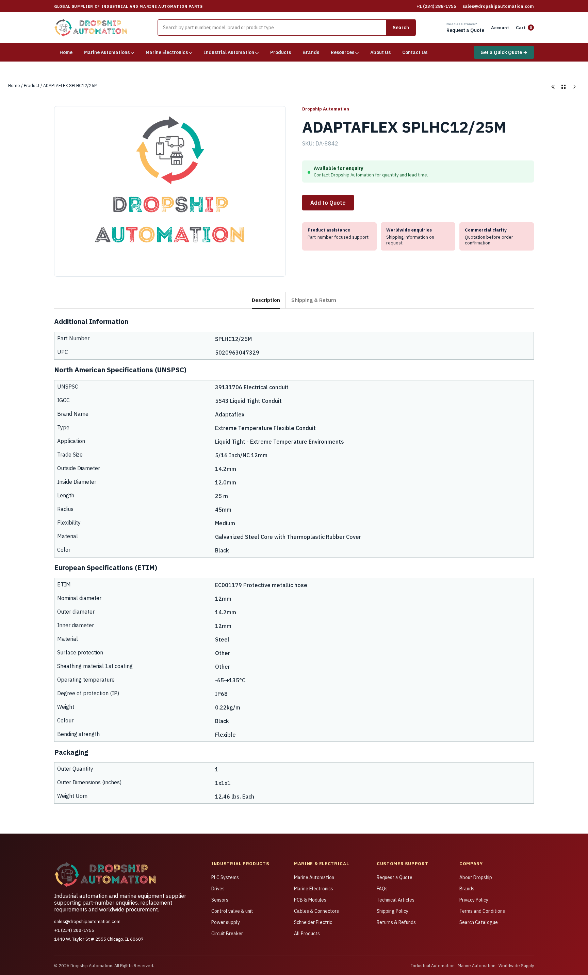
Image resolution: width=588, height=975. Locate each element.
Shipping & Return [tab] (313, 299)
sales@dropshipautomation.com (498, 6)
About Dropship (475, 877)
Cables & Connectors (316, 911)
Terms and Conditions (482, 911)
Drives (218, 889)
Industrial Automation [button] (229, 52)
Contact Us (414, 52)
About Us (380, 52)
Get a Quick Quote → (503, 52)
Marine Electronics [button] (167, 52)
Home (66, 52)
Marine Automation (314, 877)
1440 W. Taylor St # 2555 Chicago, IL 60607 (99, 939)
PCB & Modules (310, 900)
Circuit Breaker (227, 933)
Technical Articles (395, 900)
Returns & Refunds (396, 922)
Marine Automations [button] (107, 52)
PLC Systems (225, 877)
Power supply (225, 922)
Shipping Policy (392, 911)
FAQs (382, 889)
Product (31, 85)
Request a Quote (394, 877)
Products (280, 52)
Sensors (219, 900)
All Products (307, 933)
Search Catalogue (478, 922)
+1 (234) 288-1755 (436, 6)
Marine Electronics (313, 889)
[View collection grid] (563, 86)
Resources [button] (343, 52)
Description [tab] (266, 299)
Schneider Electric (313, 922)
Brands (311, 52)
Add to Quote (328, 202)
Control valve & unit (232, 911)
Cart (524, 28)
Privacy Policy (473, 900)
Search (401, 27)
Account (500, 28)
